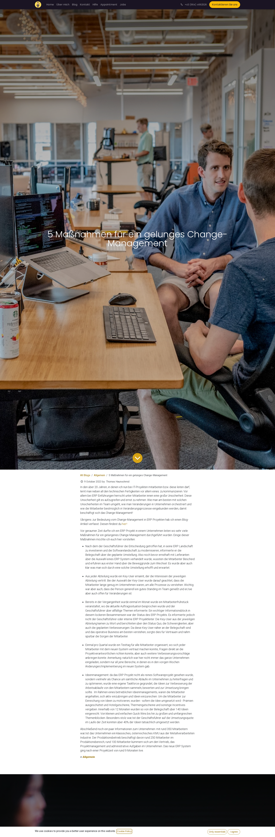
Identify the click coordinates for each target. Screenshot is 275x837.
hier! (124, 524)
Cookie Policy (124, 831)
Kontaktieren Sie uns (224, 4)
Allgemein (99, 475)
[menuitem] (50, 4)
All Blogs (85, 475)
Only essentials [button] (217, 831)
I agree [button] (234, 831)
